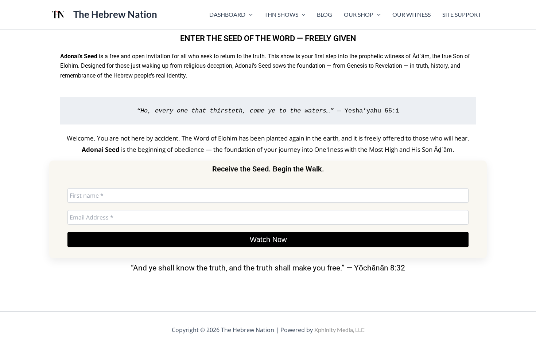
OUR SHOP (358, 14)
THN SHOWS (281, 14)
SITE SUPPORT (461, 14)
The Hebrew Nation (115, 14)
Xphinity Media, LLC (339, 329)
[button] (249, 14)
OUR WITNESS (411, 14)
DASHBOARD (227, 14)
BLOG (324, 14)
